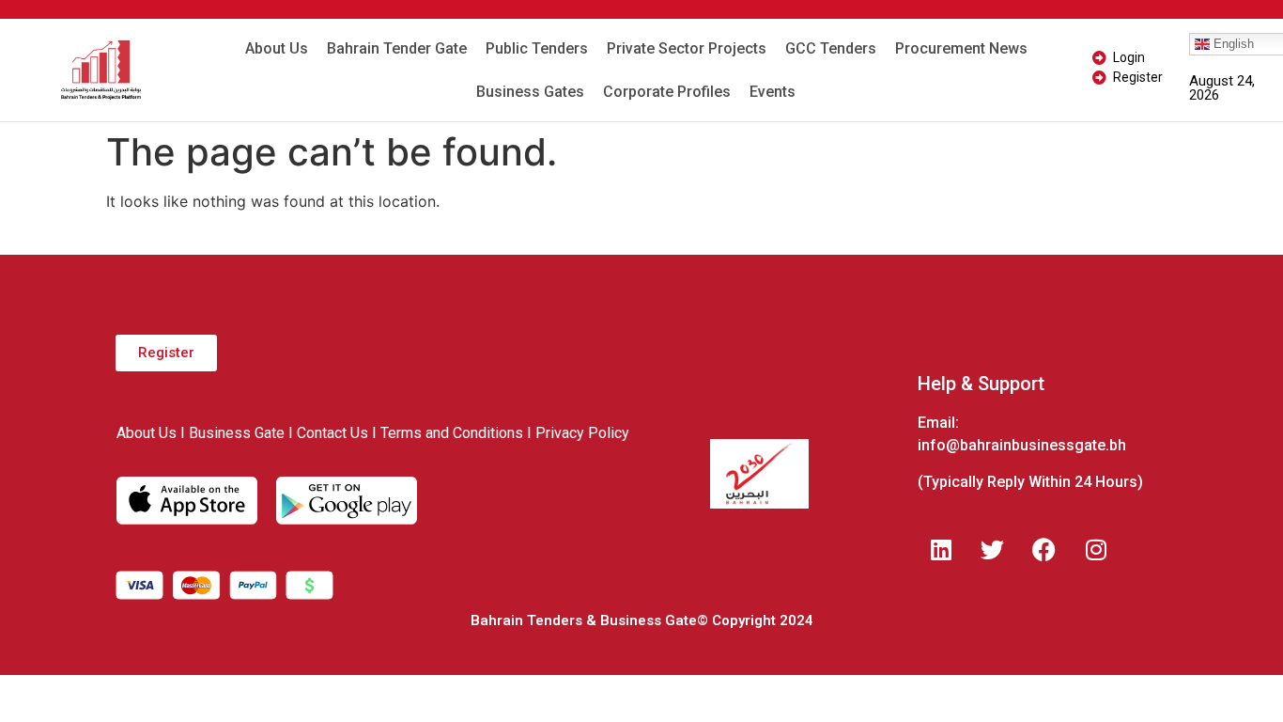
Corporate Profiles (667, 92)
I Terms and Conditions (447, 433)
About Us (276, 48)
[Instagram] (1096, 549)
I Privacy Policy (578, 433)
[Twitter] (992, 549)
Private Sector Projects (686, 48)
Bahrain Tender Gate (397, 48)
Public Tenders (537, 48)
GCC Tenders (830, 48)
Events (773, 92)
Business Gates (530, 92)
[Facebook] (1044, 549)
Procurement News (961, 48)
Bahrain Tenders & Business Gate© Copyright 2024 (642, 620)
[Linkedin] (941, 549)
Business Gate (237, 433)
